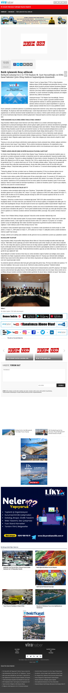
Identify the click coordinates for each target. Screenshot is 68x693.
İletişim (17, 652)
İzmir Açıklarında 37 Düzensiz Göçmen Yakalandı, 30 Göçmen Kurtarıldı (24, 7)
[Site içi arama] (65, 2)
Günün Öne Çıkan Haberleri (7, 666)
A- (65, 75)
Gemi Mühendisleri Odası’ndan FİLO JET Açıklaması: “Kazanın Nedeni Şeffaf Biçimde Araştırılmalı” (15, 673)
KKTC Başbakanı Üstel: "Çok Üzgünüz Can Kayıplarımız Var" (16, 682)
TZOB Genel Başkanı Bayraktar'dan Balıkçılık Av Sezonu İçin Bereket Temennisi (15, 680)
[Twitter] (18, 64)
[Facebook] (14, 64)
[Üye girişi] (37, 656)
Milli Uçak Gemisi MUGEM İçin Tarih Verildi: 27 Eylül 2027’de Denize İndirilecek (15, 676)
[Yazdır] (27, 64)
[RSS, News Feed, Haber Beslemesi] (34, 656)
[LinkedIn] (21, 64)
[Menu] (54, 2)
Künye (17, 651)
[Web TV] (57, 2)
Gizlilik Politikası (50, 649)
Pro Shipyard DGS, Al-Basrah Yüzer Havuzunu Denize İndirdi (48, 675)
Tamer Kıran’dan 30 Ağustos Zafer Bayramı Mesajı (13, 684)
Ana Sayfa (17, 649)
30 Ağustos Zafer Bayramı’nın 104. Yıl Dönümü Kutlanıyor (15, 686)
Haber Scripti (32, 662)
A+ (65, 72)
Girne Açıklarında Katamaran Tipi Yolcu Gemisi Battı (46, 682)
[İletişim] (63, 2)
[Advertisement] (34, 413)
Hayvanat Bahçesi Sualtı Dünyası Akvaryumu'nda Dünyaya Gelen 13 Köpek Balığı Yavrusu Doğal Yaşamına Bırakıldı (49, 684)
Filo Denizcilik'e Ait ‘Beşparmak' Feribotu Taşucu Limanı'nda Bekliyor (15, 671)
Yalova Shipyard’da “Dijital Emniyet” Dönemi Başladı (46, 677)
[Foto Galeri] (60, 2)
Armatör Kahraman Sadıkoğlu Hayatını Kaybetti (45, 679)
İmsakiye (51, 652)
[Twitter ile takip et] (30, 656)
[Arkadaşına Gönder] (24, 64)
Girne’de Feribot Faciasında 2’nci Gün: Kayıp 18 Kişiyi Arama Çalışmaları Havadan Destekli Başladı (47, 671)
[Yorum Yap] (31, 64)
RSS (51, 651)
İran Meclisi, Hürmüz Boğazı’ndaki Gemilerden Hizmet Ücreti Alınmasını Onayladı (47, 673)
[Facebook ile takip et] (27, 656)
